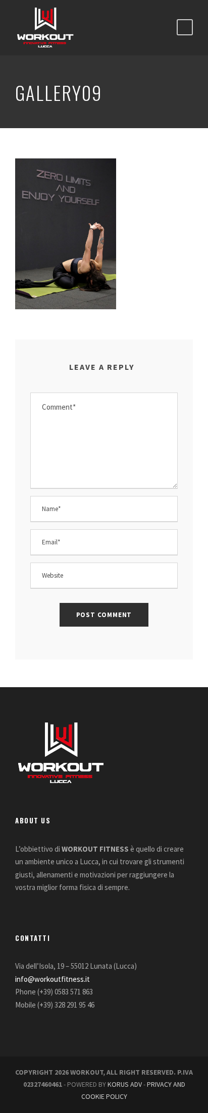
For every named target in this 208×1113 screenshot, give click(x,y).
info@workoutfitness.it (52, 979)
